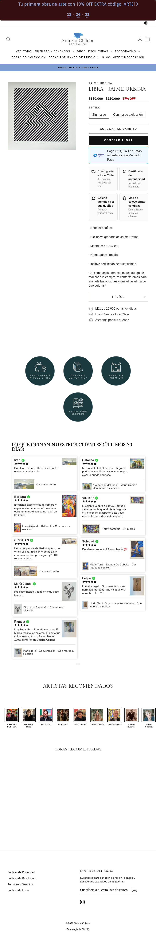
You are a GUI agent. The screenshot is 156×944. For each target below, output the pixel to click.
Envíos (118, 297)
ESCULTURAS (98, 51)
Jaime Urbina (100, 83)
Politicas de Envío (18, 890)
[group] (12, 718)
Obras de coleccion (29, 57)
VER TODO (23, 51)
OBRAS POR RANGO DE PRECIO (73, 57)
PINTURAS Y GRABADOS (52, 51)
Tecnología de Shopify (78, 929)
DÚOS (81, 51)
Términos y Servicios (20, 884)
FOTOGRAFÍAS (126, 51)
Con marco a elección (128, 114)
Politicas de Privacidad (21, 872)
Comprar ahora (118, 140)
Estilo (95, 107)
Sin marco (99, 114)
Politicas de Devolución (21, 878)
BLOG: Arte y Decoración (123, 57)
